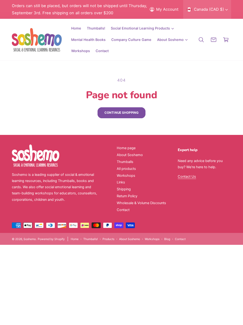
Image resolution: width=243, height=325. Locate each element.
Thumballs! (90, 239)
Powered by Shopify (51, 239)
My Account (167, 9)
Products (108, 239)
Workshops (126, 175)
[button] (142, 28)
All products (126, 169)
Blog (167, 239)
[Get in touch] (213, 40)
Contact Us (187, 176)
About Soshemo (130, 155)
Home (75, 239)
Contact (123, 210)
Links (121, 182)
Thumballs (125, 162)
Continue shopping (121, 112)
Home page (126, 148)
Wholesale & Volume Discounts (141, 203)
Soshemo (29, 239)
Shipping (124, 189)
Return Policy (127, 196)
